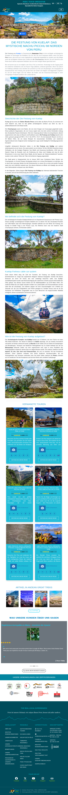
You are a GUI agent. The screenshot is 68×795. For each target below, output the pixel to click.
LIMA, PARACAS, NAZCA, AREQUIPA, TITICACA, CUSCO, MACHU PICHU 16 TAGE (48, 547)
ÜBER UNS (8, 728)
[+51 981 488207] (61, 3)
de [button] (53, 3)
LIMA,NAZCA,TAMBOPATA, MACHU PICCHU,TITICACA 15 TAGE (48, 430)
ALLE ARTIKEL (34, 611)
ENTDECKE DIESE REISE (19, 460)
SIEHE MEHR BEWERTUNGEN (35, 670)
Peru (41, 53)
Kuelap (18, 53)
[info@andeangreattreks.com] (58, 3)
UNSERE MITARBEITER (11, 737)
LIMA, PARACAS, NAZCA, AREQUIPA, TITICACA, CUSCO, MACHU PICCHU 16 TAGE (19, 547)
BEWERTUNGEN (9, 749)
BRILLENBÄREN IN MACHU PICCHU (12, 603)
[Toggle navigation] (61, 9)
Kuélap (52, 146)
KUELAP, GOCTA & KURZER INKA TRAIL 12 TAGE (19, 430)
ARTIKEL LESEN (12, 597)
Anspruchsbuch (40, 764)
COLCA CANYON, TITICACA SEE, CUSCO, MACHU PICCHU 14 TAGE (48, 488)
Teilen (23, 33)
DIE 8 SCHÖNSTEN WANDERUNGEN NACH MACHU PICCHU (26, 601)
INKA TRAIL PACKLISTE (41, 750)
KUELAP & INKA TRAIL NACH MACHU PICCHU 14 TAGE (19, 488)
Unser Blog (9, 740)
